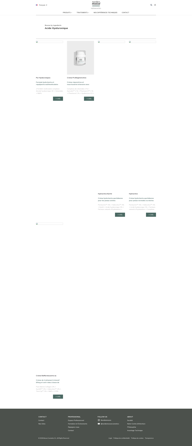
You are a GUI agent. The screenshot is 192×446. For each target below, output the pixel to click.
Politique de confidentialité (122, 438)
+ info (58, 98)
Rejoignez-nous (73, 427)
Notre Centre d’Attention (136, 424)
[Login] (155, 5)
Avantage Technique (135, 430)
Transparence (149, 438)
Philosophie (131, 427)
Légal (110, 438)
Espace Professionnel (76, 420)
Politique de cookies (137, 438)
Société (130, 420)
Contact (125, 12)
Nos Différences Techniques (105, 12)
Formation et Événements (77, 424)
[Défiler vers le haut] (187, 440)
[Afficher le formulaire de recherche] (151, 5)
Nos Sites (41, 424)
